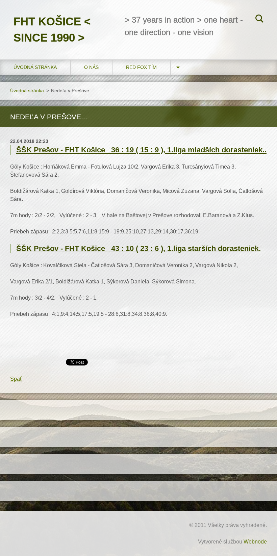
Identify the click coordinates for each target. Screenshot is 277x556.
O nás (91, 67)
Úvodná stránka (35, 67)
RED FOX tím (141, 67)
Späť (16, 379)
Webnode (255, 542)
